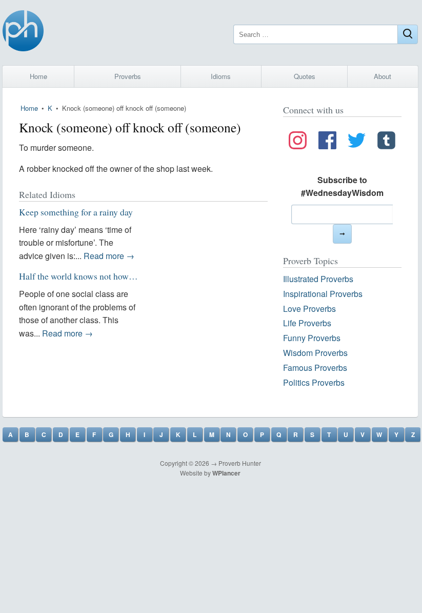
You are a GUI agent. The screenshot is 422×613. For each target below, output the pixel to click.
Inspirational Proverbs (323, 294)
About (382, 76)
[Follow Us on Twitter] (357, 142)
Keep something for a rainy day (76, 212)
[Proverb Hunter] (23, 32)
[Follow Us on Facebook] (327, 142)
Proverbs (127, 76)
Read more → (109, 256)
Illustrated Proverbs (318, 279)
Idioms (221, 76)
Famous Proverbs (315, 367)
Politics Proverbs (314, 382)
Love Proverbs (309, 308)
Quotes (304, 76)
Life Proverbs (307, 323)
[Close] (407, 34)
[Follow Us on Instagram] (298, 142)
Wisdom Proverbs (315, 353)
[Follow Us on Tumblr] (386, 142)
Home (38, 76)
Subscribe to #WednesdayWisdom (342, 186)
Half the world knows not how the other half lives (108, 276)
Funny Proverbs (311, 338)
